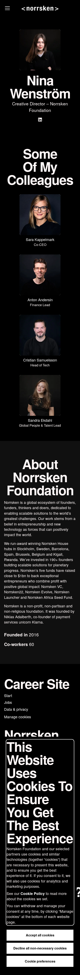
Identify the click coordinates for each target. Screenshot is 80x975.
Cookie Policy (33, 893)
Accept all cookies (40, 935)
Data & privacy (16, 709)
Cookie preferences (40, 961)
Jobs (8, 702)
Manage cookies (17, 716)
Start (8, 695)
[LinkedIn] (40, 120)
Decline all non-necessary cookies (40, 948)
